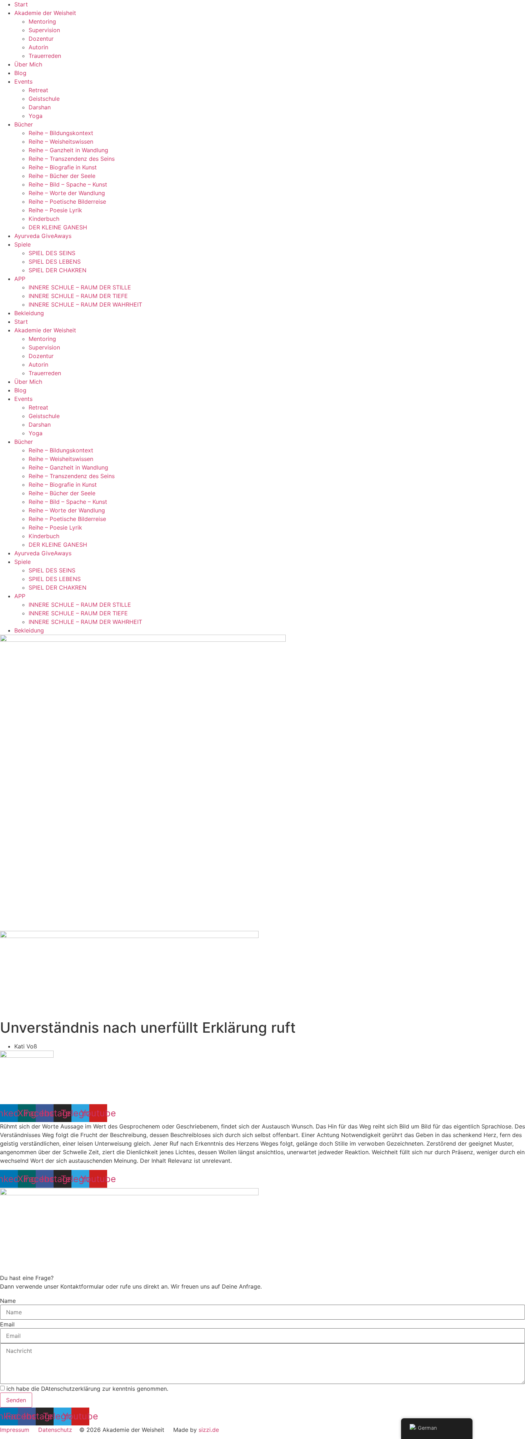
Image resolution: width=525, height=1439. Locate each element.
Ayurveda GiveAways (42, 235)
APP (19, 278)
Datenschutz (55, 1429)
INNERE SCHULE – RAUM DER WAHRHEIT (85, 304)
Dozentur (41, 38)
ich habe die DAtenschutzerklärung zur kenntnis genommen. (87, 1388)
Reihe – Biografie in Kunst (63, 167)
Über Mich (28, 64)
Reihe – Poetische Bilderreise (67, 201)
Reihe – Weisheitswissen (61, 141)
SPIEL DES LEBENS (55, 261)
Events (23, 81)
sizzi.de (209, 1429)
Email (7, 1324)
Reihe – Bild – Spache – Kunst (68, 184)
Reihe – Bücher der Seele (62, 175)
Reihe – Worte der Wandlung (67, 193)
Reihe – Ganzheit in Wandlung (68, 150)
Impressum (14, 1429)
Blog (20, 72)
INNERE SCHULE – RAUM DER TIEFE (78, 295)
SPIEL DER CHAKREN (57, 270)
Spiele (22, 244)
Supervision (44, 30)
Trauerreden (45, 55)
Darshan (40, 107)
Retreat (38, 90)
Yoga (35, 115)
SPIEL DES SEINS (52, 253)
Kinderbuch (44, 218)
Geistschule (44, 98)
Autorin (38, 47)
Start (21, 4)
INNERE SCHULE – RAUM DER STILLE (80, 287)
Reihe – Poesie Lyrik (55, 210)
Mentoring (42, 21)
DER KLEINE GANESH (58, 227)
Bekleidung (29, 313)
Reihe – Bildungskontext (61, 133)
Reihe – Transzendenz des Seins (72, 158)
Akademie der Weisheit (45, 12)
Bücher (23, 124)
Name (8, 1301)
